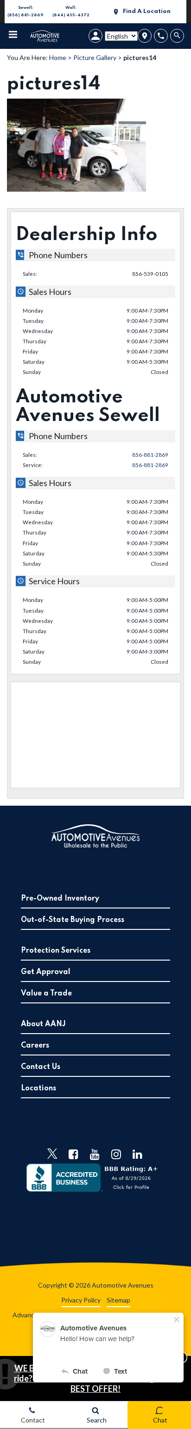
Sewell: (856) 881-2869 (24, 12)
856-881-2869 (150, 454)
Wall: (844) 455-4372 (69, 12)
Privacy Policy (81, 1300)
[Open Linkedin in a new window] (137, 1154)
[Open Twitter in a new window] (52, 1154)
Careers (35, 1045)
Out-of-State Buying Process (72, 920)
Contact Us (40, 1067)
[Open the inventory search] (178, 36)
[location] (145, 36)
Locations (38, 1088)
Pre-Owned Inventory (60, 898)
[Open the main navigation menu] (12, 36)
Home (57, 57)
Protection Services (55, 951)
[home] (45, 35)
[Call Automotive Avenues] (161, 36)
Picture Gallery (94, 57)
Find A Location (147, 11)
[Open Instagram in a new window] (116, 1154)
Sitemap (118, 1300)
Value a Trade (46, 993)
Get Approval (45, 972)
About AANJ (43, 1024)
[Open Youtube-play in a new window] (95, 1154)
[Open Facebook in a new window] (73, 1154)
